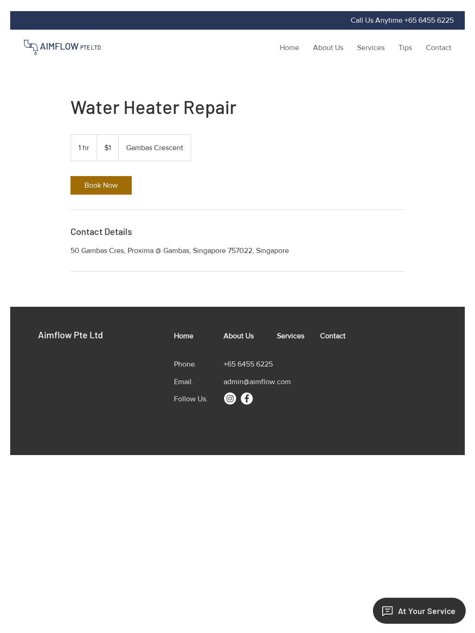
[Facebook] (247, 398)
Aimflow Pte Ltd (70, 334)
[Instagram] (230, 398)
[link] (101, 185)
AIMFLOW (70, 45)
